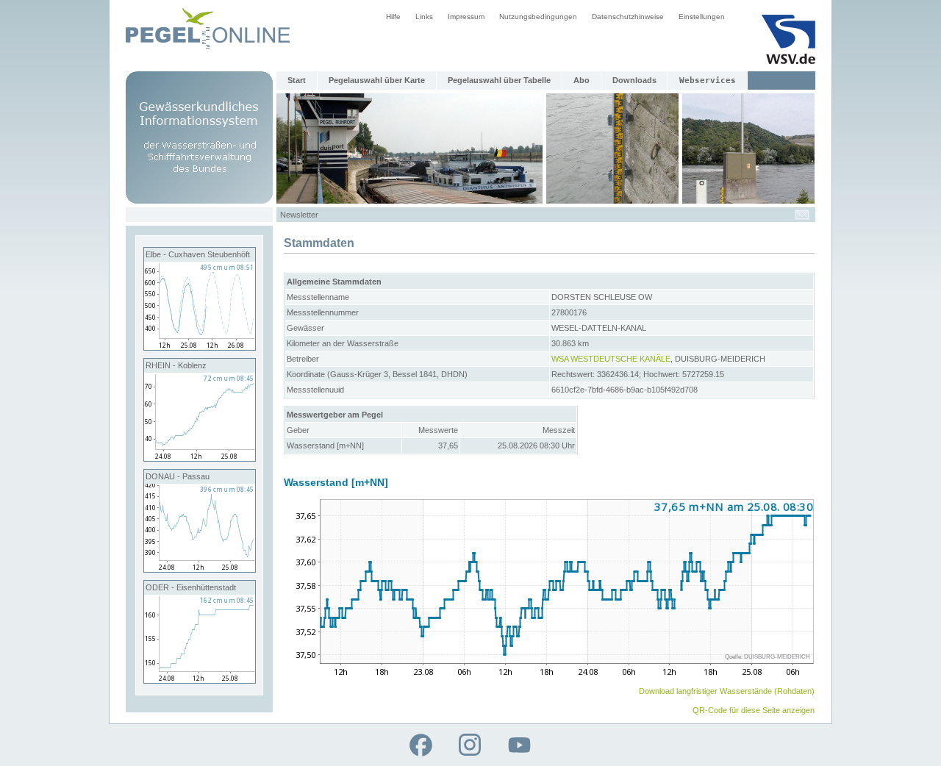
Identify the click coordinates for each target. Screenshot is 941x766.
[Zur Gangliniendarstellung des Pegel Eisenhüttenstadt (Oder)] (199, 680)
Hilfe (393, 16)
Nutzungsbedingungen (538, 16)
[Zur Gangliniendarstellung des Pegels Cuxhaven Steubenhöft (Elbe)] (199, 347)
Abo (581, 80)
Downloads (634, 80)
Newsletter (299, 214)
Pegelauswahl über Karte (377, 80)
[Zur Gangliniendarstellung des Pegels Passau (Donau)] (199, 569)
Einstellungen (702, 16)
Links (424, 16)
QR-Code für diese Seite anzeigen (754, 710)
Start (296, 80)
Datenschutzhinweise (628, 16)
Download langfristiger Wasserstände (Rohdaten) (727, 691)
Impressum (466, 16)
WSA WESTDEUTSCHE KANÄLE (610, 358)
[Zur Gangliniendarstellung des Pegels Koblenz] (199, 458)
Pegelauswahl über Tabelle (499, 80)
